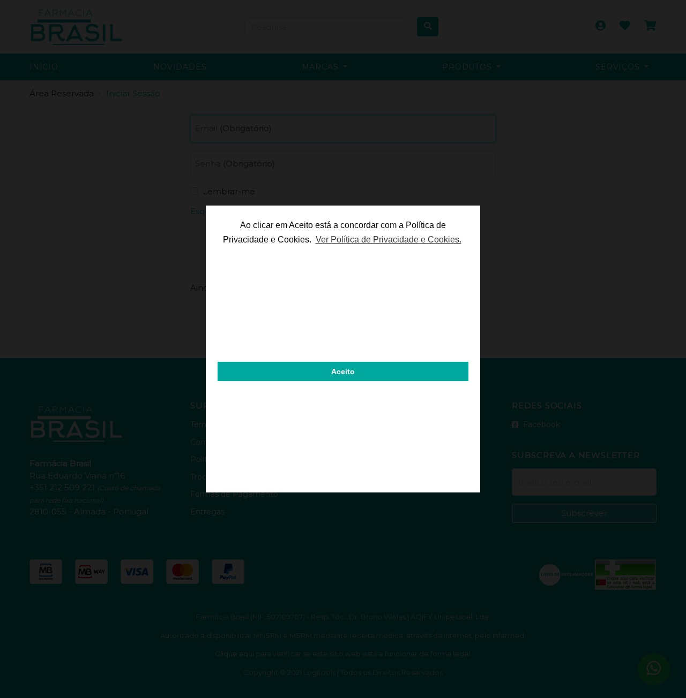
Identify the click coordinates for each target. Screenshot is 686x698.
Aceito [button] (343, 371)
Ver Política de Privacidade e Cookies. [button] (388, 239)
